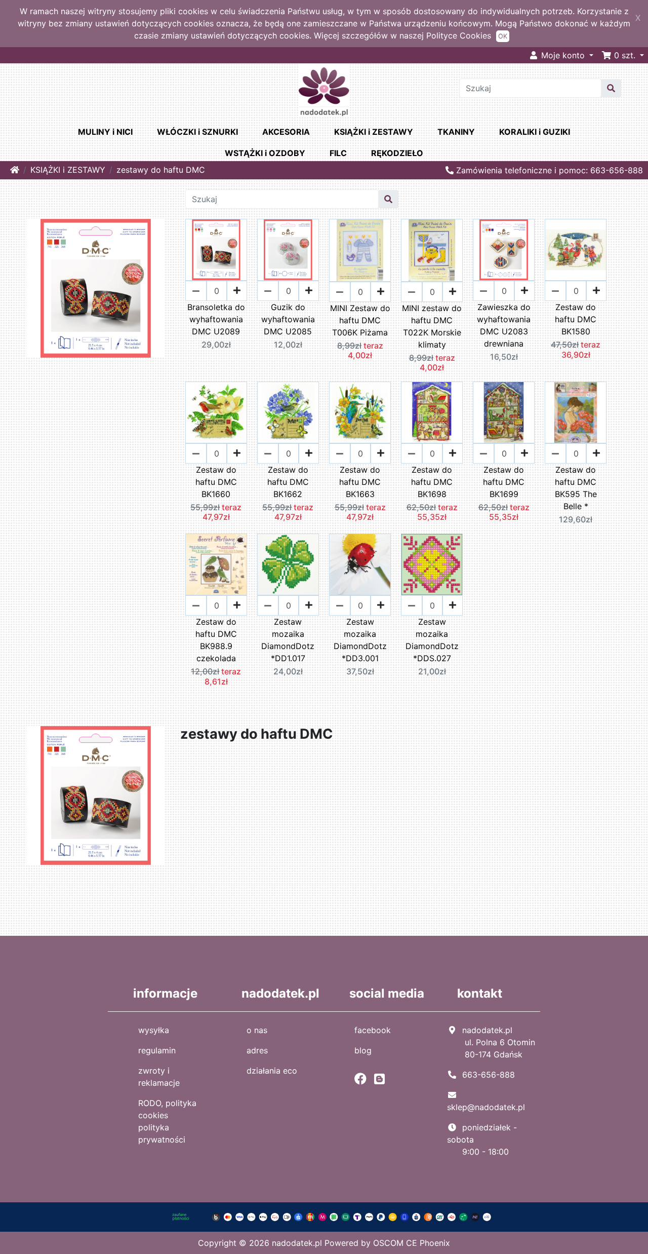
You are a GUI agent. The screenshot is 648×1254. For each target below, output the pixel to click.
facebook (372, 1030)
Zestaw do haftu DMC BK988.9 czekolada (216, 640)
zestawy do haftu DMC (160, 170)
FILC (338, 153)
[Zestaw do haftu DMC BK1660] (216, 412)
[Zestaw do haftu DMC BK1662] (288, 412)
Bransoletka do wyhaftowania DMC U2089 (216, 319)
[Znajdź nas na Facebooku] (363, 1079)
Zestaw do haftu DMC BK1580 (575, 319)
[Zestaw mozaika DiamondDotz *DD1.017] (288, 564)
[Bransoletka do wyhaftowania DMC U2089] (216, 250)
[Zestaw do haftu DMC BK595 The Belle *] (575, 412)
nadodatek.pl (297, 1243)
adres (257, 1050)
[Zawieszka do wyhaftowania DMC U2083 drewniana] (504, 250)
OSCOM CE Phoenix (411, 1243)
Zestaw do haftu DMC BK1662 (288, 482)
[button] (622, 55)
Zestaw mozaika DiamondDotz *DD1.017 (287, 640)
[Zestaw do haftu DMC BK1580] (575, 250)
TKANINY (456, 132)
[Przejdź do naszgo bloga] (382, 1079)
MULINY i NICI (105, 132)
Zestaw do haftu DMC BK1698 (432, 482)
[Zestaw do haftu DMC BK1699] (504, 412)
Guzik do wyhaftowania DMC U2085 (288, 319)
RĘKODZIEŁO (397, 153)
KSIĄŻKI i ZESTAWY (373, 132)
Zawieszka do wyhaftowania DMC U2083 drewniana (504, 325)
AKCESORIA (286, 132)
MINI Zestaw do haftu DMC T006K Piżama (360, 320)
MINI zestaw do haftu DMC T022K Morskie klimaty (432, 326)
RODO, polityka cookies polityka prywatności (167, 1121)
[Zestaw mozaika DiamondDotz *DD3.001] (360, 564)
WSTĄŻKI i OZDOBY (265, 153)
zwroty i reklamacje (159, 1077)
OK (502, 36)
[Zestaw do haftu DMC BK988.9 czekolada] (216, 564)
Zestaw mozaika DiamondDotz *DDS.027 (432, 640)
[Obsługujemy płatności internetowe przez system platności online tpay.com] (324, 1216)
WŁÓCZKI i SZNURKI (197, 132)
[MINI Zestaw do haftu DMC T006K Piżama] (360, 250)
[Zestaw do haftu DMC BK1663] (360, 412)
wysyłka (153, 1030)
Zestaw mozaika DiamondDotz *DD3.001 (360, 640)
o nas (257, 1030)
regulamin (157, 1050)
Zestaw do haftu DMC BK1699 (503, 482)
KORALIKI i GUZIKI (534, 132)
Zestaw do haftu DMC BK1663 (360, 482)
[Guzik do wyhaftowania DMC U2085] (288, 250)
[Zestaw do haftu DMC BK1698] (432, 412)
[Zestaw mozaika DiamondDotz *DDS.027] (432, 564)
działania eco (272, 1071)
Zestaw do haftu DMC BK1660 (216, 482)
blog (363, 1050)
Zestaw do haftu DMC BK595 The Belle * (576, 488)
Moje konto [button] (563, 55)
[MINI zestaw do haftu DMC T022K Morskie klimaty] (432, 250)
